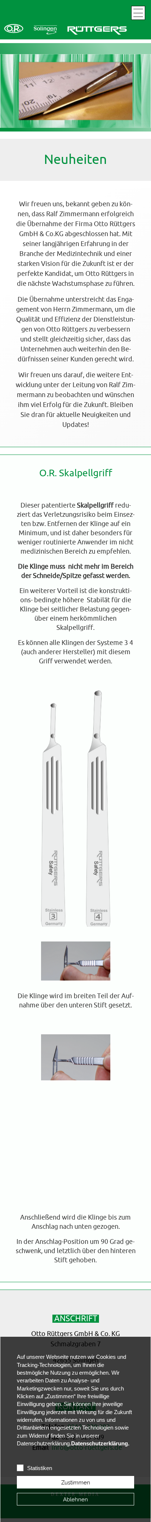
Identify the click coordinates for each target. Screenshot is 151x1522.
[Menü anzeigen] (138, 13)
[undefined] (65, 29)
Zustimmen (75, 1482)
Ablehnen (75, 1499)
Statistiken (39, 1468)
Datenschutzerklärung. (100, 1443)
